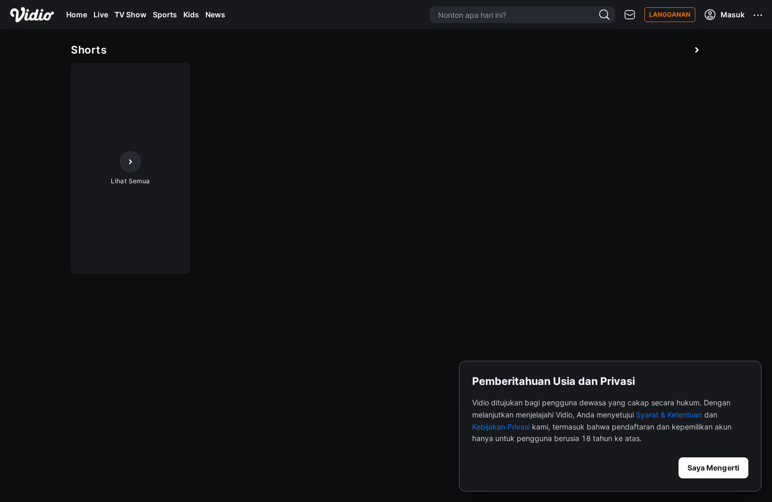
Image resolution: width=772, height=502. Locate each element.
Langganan (670, 14)
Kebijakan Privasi (501, 426)
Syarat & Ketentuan (669, 414)
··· (758, 14)
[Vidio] (32, 14)
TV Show (130, 14)
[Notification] (629, 15)
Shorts (89, 50)
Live (100, 14)
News (215, 14)
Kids (191, 14)
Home (76, 14)
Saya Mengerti (713, 467)
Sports (165, 14)
